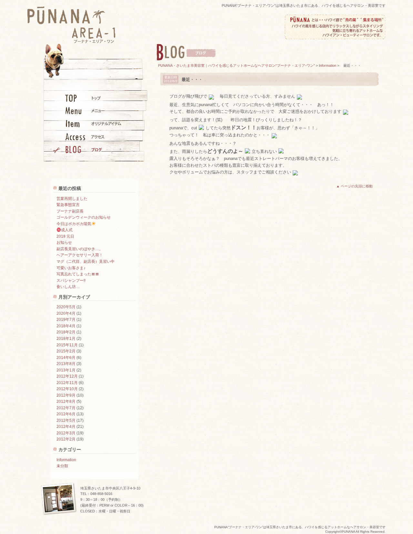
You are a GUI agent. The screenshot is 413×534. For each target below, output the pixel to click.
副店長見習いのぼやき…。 (79, 249)
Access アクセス (87, 136)
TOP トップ (87, 97)
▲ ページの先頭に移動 (354, 186)
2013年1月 (66, 370)
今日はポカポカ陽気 (73, 224)
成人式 (67, 230)
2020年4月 (66, 313)
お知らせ (64, 242)
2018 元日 (65, 236)
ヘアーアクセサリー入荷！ (79, 255)
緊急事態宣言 (68, 205)
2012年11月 (67, 383)
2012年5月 (66, 420)
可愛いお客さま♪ (71, 268)
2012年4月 (66, 426)
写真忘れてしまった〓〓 (77, 274)
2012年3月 (66, 433)
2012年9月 (66, 395)
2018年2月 (66, 332)
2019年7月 (66, 319)
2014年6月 (66, 357)
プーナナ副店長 (70, 211)
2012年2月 (66, 439)
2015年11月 (67, 345)
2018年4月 (66, 326)
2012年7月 (66, 408)
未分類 (62, 466)
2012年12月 (67, 376)
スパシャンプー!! (71, 280)
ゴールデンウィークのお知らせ (83, 217)
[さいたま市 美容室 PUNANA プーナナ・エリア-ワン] (71, 41)
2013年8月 (66, 363)
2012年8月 (66, 401)
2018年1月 (66, 338)
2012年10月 (67, 389)
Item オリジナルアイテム (87, 123)
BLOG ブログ (87, 149)
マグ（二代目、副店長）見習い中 (85, 261)
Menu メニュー (87, 110)
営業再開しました (71, 198)
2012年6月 (66, 414)
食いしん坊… (68, 286)
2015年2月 (66, 351)
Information (66, 460)
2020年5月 (66, 307)
